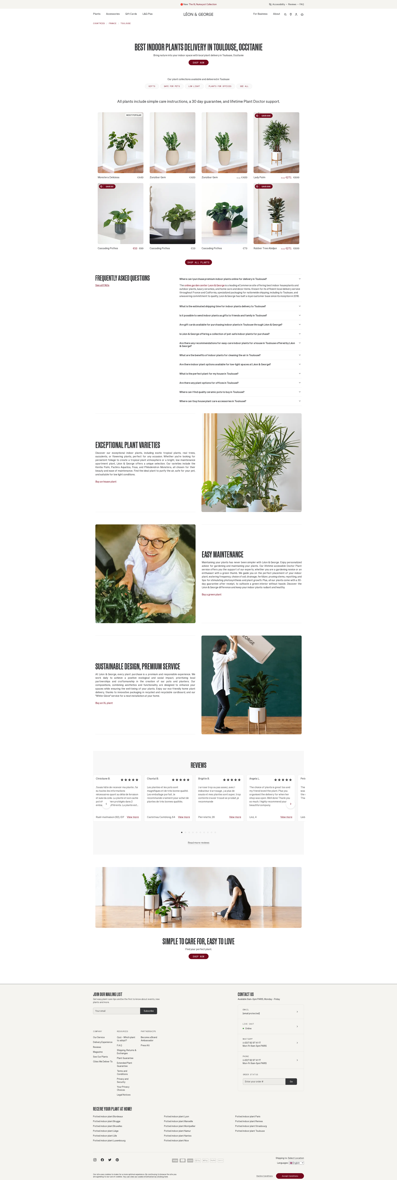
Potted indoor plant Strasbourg (251, 1126)
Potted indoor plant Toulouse (250, 1131)
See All (244, 86)
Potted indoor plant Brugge (106, 1121)
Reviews (292, 4)
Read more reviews (198, 842)
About (276, 14)
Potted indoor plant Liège (105, 1131)
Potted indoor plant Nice (176, 1140)
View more (133, 816)
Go (291, 1081)
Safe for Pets (172, 86)
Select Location (296, 1158)
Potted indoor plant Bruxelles (107, 1126)
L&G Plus (148, 13)
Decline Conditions (264, 1176)
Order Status (250, 1074)
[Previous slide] (106, 804)
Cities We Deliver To (103, 1061)
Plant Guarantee (125, 1058)
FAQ (302, 4)
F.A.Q (119, 1045)
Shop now (198, 956)
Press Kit (145, 1045)
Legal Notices (124, 1094)
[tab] (181, 832)
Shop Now (198, 62)
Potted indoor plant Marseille (178, 1121)
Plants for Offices (220, 86)
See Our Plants (100, 1056)
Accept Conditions (290, 1176)
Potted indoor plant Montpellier (179, 1126)
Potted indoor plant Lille (105, 1135)
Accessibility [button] (278, 4)
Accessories (113, 14)
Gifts (152, 86)
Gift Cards (131, 13)
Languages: (282, 1163)
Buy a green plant (211, 594)
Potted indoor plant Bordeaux (108, 1116)
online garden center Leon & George (204, 285)
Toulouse (125, 23)
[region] (198, 804)
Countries (99, 23)
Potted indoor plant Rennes (249, 1121)
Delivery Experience (102, 1042)
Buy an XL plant (104, 702)
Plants (96, 14)
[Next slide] (290, 804)
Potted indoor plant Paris (247, 1116)
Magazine (98, 1052)
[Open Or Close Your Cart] (302, 14)
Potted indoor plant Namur (177, 1131)
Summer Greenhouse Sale (197, 4)
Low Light (194, 86)
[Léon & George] (198, 13)
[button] (240, 278)
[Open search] (285, 14)
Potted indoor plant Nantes (178, 1135)
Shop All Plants (198, 262)
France (112, 23)
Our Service (99, 1037)
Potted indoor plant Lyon (176, 1116)
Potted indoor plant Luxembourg (109, 1140)
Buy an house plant (105, 481)
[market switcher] (290, 14)
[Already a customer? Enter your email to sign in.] (296, 14)
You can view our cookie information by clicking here (145, 1176)
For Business (260, 13)
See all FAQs (102, 285)
